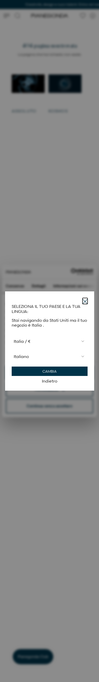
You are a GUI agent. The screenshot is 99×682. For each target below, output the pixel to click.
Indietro (49, 381)
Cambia (49, 371)
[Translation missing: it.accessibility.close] (85, 301)
